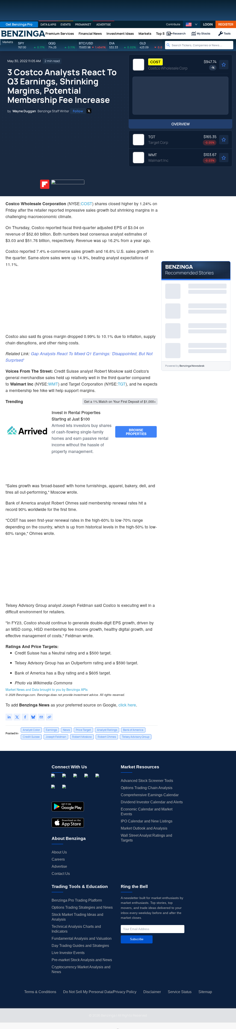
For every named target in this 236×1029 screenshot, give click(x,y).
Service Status (180, 992)
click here (127, 705)
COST (86, 203)
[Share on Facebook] (25, 717)
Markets (145, 33)
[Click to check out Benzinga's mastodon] (65, 791)
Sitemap (205, 992)
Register (225, 24)
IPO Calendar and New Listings (146, 821)
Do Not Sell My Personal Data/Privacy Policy (99, 992)
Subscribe (136, 939)
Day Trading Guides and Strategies (80, 946)
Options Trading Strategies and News (82, 907)
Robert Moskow (82, 737)
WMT (53, 384)
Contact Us (61, 874)
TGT (122, 384)
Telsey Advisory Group (135, 737)
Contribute (173, 24)
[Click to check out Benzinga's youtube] (98, 780)
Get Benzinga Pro (19, 24)
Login (208, 24)
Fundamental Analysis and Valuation (82, 938)
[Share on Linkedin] (9, 717)
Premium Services (59, 33)
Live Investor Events (68, 953)
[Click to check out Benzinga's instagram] (65, 780)
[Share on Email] (41, 717)
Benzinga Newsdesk (192, 365)
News (66, 730)
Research (179, 33)
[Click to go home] (23, 34)
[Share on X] (17, 717)
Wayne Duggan (24, 111)
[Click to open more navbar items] (170, 33)
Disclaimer (152, 992)
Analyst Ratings (107, 730)
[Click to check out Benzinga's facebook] (54, 780)
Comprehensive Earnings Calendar (150, 795)
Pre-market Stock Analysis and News (82, 960)
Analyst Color (31, 730)
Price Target (83, 730)
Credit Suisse (31, 737)
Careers (58, 859)
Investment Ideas (120, 33)
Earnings (51, 730)
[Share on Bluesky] (33, 717)
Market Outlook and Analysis (144, 828)
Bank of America (133, 730)
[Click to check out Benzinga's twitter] (87, 780)
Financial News (90, 33)
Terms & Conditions (40, 992)
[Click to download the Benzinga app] (68, 806)
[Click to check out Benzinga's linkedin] (76, 780)
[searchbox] (202, 45)
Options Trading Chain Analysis (146, 788)
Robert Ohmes (107, 737)
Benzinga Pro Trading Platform (77, 900)
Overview (180, 124)
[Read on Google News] (67, 184)
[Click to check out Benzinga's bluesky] (54, 791)
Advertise (59, 866)
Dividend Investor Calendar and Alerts (152, 802)
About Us (59, 852)
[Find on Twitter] (89, 111)
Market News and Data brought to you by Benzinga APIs (47, 689)
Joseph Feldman (56, 737)
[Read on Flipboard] (44, 184)
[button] (191, 24)
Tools (227, 33)
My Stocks (203, 33)
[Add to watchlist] (223, 64)
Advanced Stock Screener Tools (147, 781)
